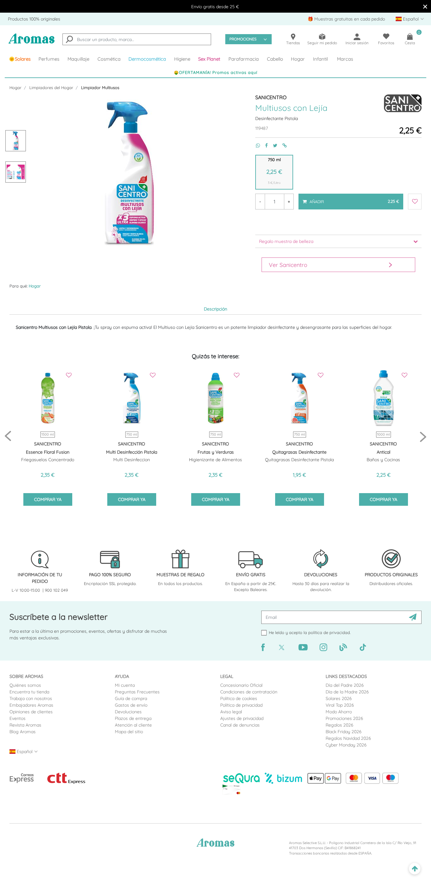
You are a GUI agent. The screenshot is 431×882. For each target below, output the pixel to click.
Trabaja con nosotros (30, 698)
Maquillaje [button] (78, 59)
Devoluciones (128, 712)
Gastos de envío (131, 705)
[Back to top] (415, 869)
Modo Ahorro (339, 712)
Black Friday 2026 (344, 731)
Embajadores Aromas (31, 705)
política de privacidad (329, 632)
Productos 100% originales (34, 19)
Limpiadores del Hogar (51, 87)
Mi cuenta (125, 685)
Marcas (345, 59)
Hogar (15, 87)
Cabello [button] (275, 59)
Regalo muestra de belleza (286, 241)
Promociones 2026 (344, 718)
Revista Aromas (25, 725)
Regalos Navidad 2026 (348, 738)
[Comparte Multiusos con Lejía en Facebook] (264, 145)
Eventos (17, 718)
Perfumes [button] (48, 59)
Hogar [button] (298, 59)
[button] (209, 59)
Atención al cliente (133, 725)
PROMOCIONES (243, 39)
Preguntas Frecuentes (137, 692)
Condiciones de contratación (248, 692)
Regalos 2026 (339, 725)
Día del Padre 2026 (345, 685)
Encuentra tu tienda (29, 692)
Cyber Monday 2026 (346, 745)
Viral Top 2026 (340, 705)
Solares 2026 (339, 698)
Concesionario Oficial (241, 685)
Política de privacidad (241, 705)
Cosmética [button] (109, 59)
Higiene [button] (182, 59)
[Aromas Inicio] (32, 42)
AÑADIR (353, 199)
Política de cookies (238, 698)
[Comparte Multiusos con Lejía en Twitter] (272, 145)
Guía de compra (131, 698)
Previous (8, 436)
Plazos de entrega (133, 718)
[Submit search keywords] (69, 40)
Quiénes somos (25, 685)
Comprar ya (48, 499)
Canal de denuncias (240, 725)
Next (423, 436)
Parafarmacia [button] (243, 59)
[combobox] (136, 39)
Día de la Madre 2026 (347, 692)
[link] (20, 59)
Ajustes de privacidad (241, 718)
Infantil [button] (320, 59)
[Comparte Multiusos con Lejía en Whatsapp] (255, 145)
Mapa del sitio (129, 731)
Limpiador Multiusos (100, 87)
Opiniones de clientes (31, 712)
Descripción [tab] (215, 309)
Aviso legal (231, 712)
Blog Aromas (22, 731)
